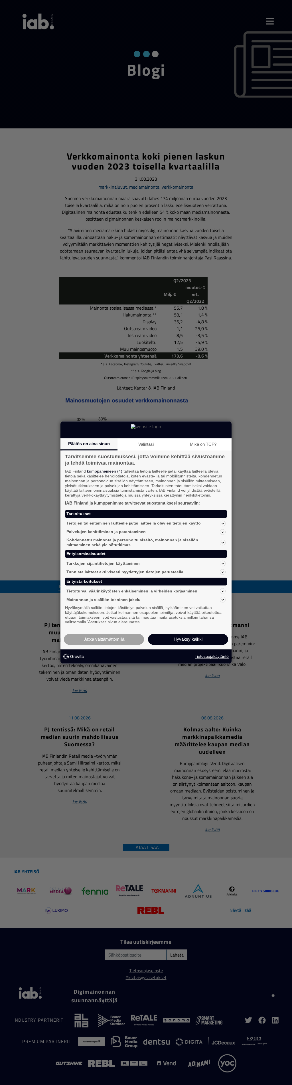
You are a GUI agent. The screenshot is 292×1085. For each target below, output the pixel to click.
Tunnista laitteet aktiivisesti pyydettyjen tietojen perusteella (124, 572)
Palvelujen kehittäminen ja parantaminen (106, 532)
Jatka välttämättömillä (104, 639)
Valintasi (146, 444)
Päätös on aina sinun (89, 443)
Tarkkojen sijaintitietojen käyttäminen (103, 563)
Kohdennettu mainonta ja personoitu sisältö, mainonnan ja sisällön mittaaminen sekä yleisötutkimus (132, 542)
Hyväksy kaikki (188, 639)
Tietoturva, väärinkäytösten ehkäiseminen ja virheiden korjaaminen (131, 591)
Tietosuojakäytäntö (212, 656)
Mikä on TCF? (203, 444)
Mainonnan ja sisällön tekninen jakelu (103, 599)
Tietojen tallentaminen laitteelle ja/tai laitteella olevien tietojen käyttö (133, 523)
